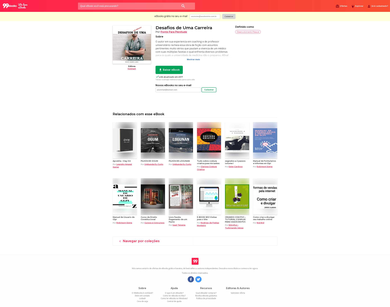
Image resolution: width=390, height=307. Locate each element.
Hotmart (132, 69)
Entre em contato (142, 295)
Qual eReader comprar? (206, 293)
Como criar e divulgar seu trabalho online (264, 218)
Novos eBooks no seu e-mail (173, 85)
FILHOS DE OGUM (149, 161)
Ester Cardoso (236, 166)
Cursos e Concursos (154, 223)
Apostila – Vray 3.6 (122, 161)
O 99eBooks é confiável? (142, 293)
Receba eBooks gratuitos (206, 295)
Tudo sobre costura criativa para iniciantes (208, 162)
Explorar (357, 6)
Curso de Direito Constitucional (149, 218)
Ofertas (341, 6)
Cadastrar (229, 16)
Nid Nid (260, 223)
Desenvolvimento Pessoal (248, 32)
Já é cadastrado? (377, 6)
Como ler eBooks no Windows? (174, 298)
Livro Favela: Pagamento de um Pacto (178, 219)
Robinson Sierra (264, 166)
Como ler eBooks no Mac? (174, 295)
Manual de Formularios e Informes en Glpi (264, 162)
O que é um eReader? (174, 293)
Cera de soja (142, 301)
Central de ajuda (174, 301)
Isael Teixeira (178, 225)
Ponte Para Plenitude (174, 31)
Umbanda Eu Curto (153, 164)
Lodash (142, 298)
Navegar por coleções (139, 241)
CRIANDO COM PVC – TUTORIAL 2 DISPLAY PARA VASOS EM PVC (235, 219)
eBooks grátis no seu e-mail (171, 16)
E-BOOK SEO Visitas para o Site (207, 218)
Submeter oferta (238, 293)
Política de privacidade (206, 298)
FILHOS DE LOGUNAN (179, 161)
